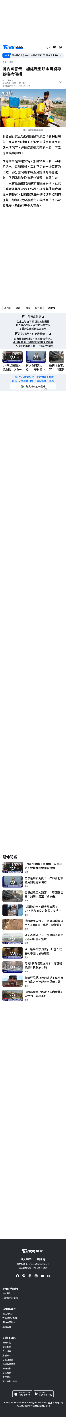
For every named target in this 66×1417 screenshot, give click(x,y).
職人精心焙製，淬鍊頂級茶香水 (33, 325)
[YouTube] (42, 1276)
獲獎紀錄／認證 (9, 1381)
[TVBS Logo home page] (13, 47)
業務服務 (6, 1372)
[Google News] (48, 1276)
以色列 (7, 307)
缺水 (18, 307)
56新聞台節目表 (10, 1297)
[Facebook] (18, 1276)
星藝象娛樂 (7, 1359)
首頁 (4, 62)
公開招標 (6, 1368)
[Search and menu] (60, 47)
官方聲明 (6, 1377)
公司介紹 (6, 1342)
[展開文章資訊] (60, 82)
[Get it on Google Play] (44, 1393)
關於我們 (6, 1293)
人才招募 (6, 1351)
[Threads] (30, 1276)
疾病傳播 (51, 307)
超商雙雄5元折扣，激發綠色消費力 (33, 338)
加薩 (28, 307)
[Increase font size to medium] (48, 47)
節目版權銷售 (8, 1364)
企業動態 (6, 1346)
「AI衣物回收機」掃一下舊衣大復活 (33, 345)
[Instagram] (36, 1276)
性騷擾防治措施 (9, 1317)
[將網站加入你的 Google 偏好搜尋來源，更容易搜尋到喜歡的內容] (33, 386)
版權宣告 (6, 1326)
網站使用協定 (8, 1322)
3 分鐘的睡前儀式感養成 (33, 328)
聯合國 (38, 307)
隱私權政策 (7, 1313)
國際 (11, 62)
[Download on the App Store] (22, 1393)
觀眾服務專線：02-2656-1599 (33, 1267)
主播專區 (6, 1355)
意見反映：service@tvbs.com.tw (33, 1263)
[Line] (24, 1276)
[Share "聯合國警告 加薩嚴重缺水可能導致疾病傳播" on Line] (54, 47)
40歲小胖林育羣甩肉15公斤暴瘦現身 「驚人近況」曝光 (37, 55)
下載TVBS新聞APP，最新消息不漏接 (33, 377)
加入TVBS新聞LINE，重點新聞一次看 (33, 381)
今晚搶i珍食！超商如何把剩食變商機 (33, 342)
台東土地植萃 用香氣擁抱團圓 (33, 321)
